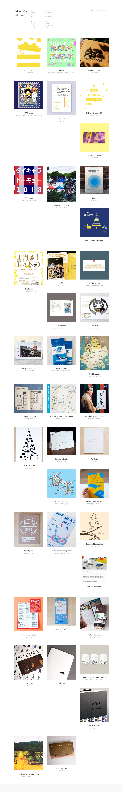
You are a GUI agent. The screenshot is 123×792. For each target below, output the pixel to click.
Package (48, 23)
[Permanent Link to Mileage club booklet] (94, 497)
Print (32, 25)
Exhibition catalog (94, 726)
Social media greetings (94, 241)
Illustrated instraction (94, 544)
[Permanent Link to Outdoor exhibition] (61, 200)
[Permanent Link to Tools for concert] (94, 278)
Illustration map (61, 502)
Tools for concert (94, 283)
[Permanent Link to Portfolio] (94, 454)
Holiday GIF (28, 70)
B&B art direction (94, 635)
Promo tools (61, 326)
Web (46, 27)
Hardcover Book (94, 70)
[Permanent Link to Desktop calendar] (28, 363)
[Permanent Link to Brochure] (61, 114)
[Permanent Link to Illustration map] (61, 497)
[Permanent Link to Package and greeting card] (28, 769)
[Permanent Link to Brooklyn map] (94, 369)
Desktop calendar (29, 368)
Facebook (106, 788)
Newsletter (35, 23)
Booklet (33, 12)
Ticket (33, 27)
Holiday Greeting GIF (94, 113)
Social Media (49, 25)
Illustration (49, 17)
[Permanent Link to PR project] (28, 193)
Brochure (61, 119)
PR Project (29, 113)
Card (32, 15)
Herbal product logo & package (94, 677)
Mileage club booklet (94, 502)
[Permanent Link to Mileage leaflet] (61, 363)
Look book (29, 683)
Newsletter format (94, 587)
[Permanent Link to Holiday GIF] (28, 66)
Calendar (48, 12)
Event (47, 15)
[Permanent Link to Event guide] (28, 546)
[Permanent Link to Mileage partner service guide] (61, 412)
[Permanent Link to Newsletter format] (94, 582)
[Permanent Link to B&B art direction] (94, 630)
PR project (29, 198)
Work (92, 10)
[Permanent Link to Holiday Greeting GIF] (94, 108)
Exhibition (29, 289)
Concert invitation (94, 156)
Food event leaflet (29, 635)
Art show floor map (28, 416)
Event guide (29, 551)
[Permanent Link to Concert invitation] (94, 151)
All (32, 10)
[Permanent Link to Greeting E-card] (28, 461)
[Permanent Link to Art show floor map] (28, 412)
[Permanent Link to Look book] (28, 678)
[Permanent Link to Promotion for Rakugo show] (94, 412)
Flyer (32, 17)
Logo (32, 21)
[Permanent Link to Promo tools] (61, 321)
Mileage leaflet (61, 368)
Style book (61, 683)
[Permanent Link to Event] (61, 66)
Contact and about (102, 10)
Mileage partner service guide (61, 416)
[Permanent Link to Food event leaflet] (28, 630)
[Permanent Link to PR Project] (28, 108)
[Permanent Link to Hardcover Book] (94, 66)
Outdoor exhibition (61, 205)
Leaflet (47, 19)
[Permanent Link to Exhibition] (28, 284)
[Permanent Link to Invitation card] (61, 763)
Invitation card (61, 768)
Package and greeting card (29, 774)
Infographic (35, 19)
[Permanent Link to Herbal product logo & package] (94, 673)
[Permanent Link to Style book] (61, 678)
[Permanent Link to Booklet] (61, 278)
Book (47, 10)
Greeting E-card (29, 466)
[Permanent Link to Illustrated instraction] (94, 539)
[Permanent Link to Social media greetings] (94, 236)
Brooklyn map (94, 374)
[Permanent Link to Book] (94, 193)
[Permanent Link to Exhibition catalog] (94, 721)
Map (46, 21)
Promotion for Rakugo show (94, 416)
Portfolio (94, 459)
